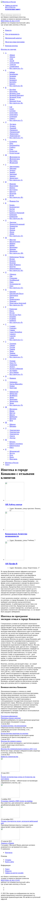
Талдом (12, 347)
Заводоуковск (14, 166)
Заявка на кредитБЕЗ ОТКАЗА (12, 7)
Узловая (12, 361)
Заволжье (12, 168)
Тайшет (12, 345)
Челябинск (13, 395)
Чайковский (13, 392)
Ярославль (13, 459)
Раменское (13, 309)
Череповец (13, 399)
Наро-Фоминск (15, 265)
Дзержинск (13, 130)
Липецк (12, 230)
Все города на (16, 68)
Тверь (11, 351)
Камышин (13, 215)
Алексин (12, 64)
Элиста (12, 436)
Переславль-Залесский (17, 303)
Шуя (11, 420)
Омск (11, 282)
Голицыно (13, 116)
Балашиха (13, 80)
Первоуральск (14, 299)
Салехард (12, 328)
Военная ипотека (11, 46)
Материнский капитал (13, 38)
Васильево (13, 91)
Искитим (12, 193)
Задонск (12, 170)
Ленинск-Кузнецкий (17, 224)
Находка (12, 266)
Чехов (11, 403)
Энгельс (12, 438)
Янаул (11, 457)
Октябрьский (14, 280)
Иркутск (12, 191)
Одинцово (13, 278)
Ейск (11, 143)
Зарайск (12, 172)
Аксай (11, 61)
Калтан (12, 209)
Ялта (11, 455)
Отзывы (8, 860)
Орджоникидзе (15, 284)
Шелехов (12, 418)
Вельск (12, 99)
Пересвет (12, 301)
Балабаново (13, 74)
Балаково (12, 76)
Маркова (12, 249)
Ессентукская (14, 153)
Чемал (11, 397)
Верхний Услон (15, 101)
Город (7, 869)
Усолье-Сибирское (16, 368)
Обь (10, 276)
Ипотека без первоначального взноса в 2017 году (19, 749)
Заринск (12, 176)
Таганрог (12, 343)
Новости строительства (9, 756)
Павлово (12, 291)
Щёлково (12, 426)
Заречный (13, 174)
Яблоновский (14, 451)
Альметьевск (14, 66)
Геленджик (13, 113)
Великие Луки (14, 93)
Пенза (11, 297)
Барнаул (12, 84)
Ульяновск (13, 365)
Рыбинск (12, 320)
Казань (12, 205)
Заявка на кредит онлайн (14, 873)
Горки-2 (12, 118)
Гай (10, 107)
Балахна (12, 78)
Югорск (12, 442)
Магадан (12, 240)
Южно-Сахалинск (16, 444)
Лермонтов (13, 226)
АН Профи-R (11, 564)
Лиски (11, 232)
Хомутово (13, 388)
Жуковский (13, 163)
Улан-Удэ (12, 363)
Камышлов (13, 216)
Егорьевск (13, 141)
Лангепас (12, 222)
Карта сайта (9, 862)
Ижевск (12, 188)
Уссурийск (13, 370)
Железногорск (14, 159)
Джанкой (12, 128)
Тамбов (12, 349)
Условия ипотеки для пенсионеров (13, 726)
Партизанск (13, 295)
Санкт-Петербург (15, 332)
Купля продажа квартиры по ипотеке (14, 733)
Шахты (12, 415)
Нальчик (12, 263)
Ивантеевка (13, 186)
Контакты (8, 852)
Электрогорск (14, 430)
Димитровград (14, 136)
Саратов (12, 336)
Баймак (12, 72)
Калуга (12, 211)
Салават (12, 326)
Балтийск (12, 82)
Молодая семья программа (15, 42)
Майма (12, 245)
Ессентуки (13, 151)
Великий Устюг (15, 97)
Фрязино (12, 378)
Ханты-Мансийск (16, 384)
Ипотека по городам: (8, 49)
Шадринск (13, 409)
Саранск (12, 334)
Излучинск (13, 190)
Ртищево (12, 317)
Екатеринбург (14, 145)
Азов (11, 59)
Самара (12, 330)
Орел (11, 286)
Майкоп (12, 243)
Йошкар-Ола (14, 201)
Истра (11, 195)
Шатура (12, 413)
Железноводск (14, 157)
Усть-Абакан (14, 372)
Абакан (12, 55)
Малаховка (13, 247)
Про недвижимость (12, 34)
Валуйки (12, 89)
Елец (11, 149)
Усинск (12, 367)
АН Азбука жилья (13, 504)
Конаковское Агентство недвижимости (16, 535)
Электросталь (14, 432)
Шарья (11, 411)
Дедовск (12, 126)
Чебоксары (13, 393)
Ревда (11, 311)
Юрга (11, 447)
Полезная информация (9, 716)
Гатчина (12, 111)
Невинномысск (15, 268)
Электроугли (14, 434)
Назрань (12, 261)
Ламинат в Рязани (7, 843)
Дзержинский (14, 132)
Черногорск (13, 401)
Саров (11, 338)
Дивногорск (13, 134)
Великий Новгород (16, 95)
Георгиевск (13, 114)
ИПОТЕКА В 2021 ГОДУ (10, 21)
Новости (8, 30)
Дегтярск (12, 124)
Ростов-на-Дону (15, 315)
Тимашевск (13, 355)
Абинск (12, 57)
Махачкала (13, 251)
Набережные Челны (16, 257)
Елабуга (12, 147)
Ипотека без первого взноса (11, 741)
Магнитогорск (14, 241)
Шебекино (13, 417)
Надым (12, 259)
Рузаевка (12, 318)
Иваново (12, 184)
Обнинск (12, 274)
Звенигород (13, 178)
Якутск (12, 453)
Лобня (11, 234)
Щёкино (12, 424)
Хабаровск (13, 382)
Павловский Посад (16, 293)
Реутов (12, 313)
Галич (11, 109)
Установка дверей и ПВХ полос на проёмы (17, 801)
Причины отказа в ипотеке (11, 718)
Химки (12, 386)
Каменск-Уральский (16, 213)
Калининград (14, 207)
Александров (14, 63)
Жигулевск (13, 161)
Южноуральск (14, 445)
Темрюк (12, 353)
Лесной (12, 228)
